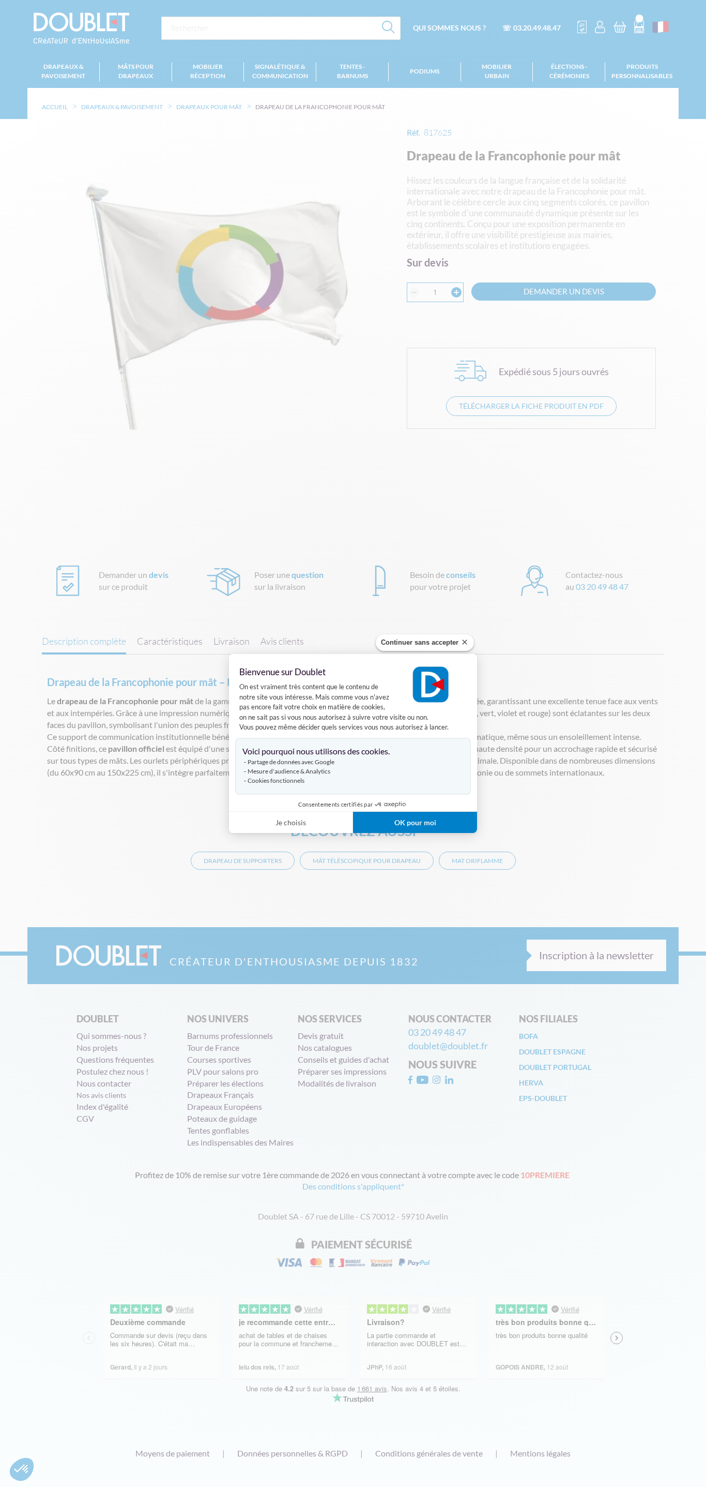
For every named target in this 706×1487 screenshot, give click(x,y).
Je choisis (290, 822)
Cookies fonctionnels (276, 780)
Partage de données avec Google (291, 762)
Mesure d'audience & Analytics (289, 771)
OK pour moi (415, 822)
